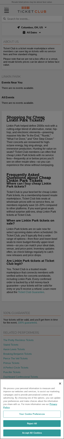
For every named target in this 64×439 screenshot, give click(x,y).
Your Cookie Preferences (32, 414)
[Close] (60, 383)
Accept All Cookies (32, 433)
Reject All (32, 423)
